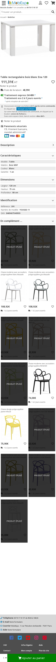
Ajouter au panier (33, 658)
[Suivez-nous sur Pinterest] (45, 637)
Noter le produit (8, 85)
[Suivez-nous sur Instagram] (36, 637)
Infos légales (26, 645)
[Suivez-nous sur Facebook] (11, 637)
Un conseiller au (26, 7)
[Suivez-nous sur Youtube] (28, 637)
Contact (6, 650)
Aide (41, 645)
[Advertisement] (28, 584)
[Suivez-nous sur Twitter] (20, 637)
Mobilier (11, 17)
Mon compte (26, 650)
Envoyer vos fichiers (26, 109)
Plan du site (44, 650)
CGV (5, 645)
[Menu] (4, 2)
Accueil (3, 17)
